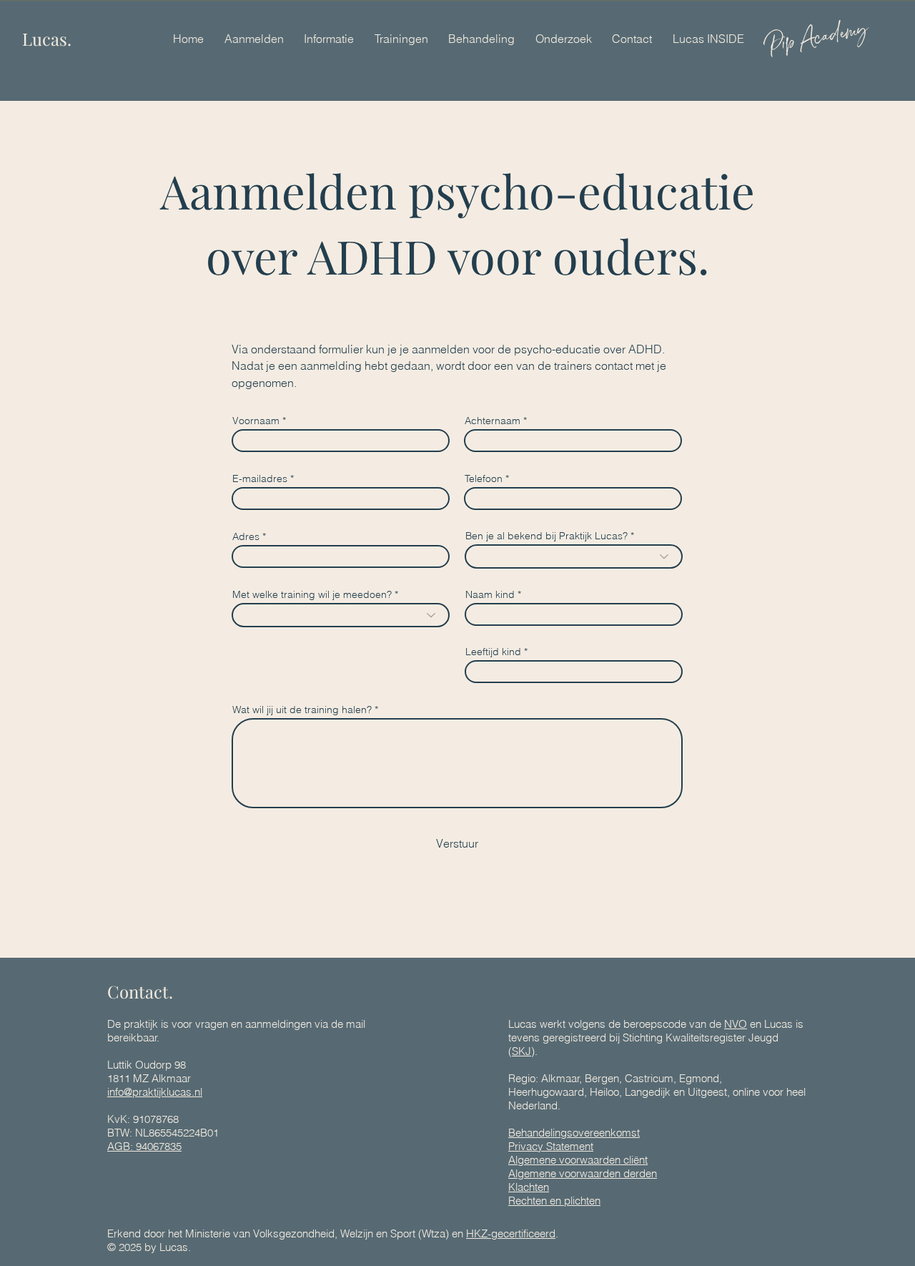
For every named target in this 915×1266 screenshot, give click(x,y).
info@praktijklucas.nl (154, 1092)
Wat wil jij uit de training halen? (302, 710)
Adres (245, 536)
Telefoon (484, 478)
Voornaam (256, 421)
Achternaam (492, 421)
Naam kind (490, 594)
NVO (735, 1024)
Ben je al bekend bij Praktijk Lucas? (546, 536)
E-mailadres (259, 478)
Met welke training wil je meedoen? (312, 594)
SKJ (521, 1051)
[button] (329, 38)
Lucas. (46, 38)
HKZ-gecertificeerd (510, 1233)
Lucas (173, 1247)
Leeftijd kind (493, 652)
